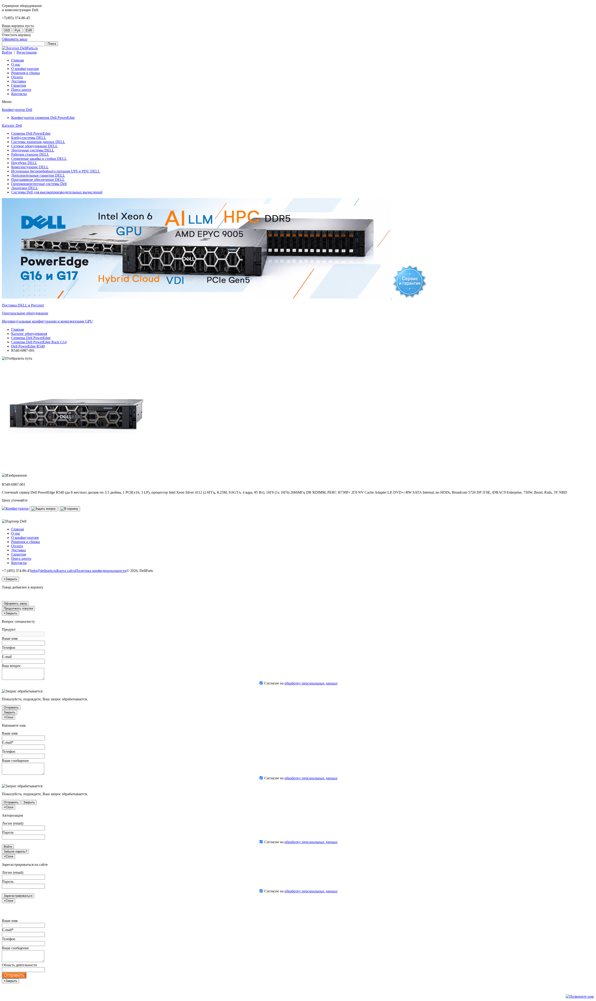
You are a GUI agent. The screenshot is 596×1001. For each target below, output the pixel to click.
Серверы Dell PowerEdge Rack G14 (39, 342)
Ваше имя (9, 638)
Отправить (11, 707)
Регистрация (27, 52)
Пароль (8, 832)
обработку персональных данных (311, 683)
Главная (17, 329)
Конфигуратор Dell (17, 110)
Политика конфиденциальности (100, 571)
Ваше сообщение (15, 761)
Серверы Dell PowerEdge (31, 338)
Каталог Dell (12, 125)
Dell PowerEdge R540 (28, 346)
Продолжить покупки (18, 608)
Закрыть (9, 712)
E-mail (7, 657)
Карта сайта (66, 571)
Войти (7, 52)
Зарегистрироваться (18, 896)
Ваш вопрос (11, 666)
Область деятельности (19, 965)
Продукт (9, 629)
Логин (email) (12, 823)
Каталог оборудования (29, 334)
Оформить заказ (14, 39)
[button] (15, 508)
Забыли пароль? (15, 851)
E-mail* (8, 742)
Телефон (8, 648)
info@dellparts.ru (44, 571)
